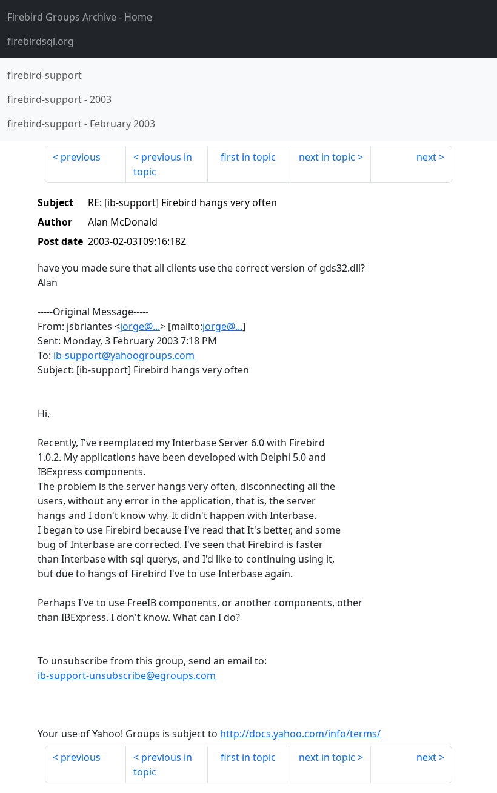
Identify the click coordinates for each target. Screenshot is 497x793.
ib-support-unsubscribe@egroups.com (127, 675)
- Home (79, 17)
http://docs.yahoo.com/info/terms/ (300, 733)
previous (81, 157)
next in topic (327, 157)
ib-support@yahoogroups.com (124, 355)
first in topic (248, 157)
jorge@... (140, 326)
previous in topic (162, 164)
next (426, 157)
